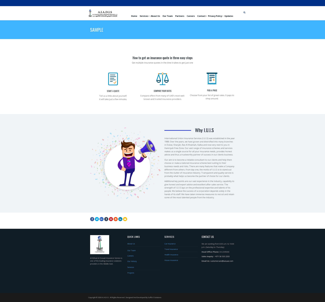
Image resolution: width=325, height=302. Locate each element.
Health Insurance (171, 254)
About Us (155, 16)
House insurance (171, 260)
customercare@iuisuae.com (221, 261)
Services (144, 16)
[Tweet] (97, 219)
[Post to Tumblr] (106, 219)
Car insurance (170, 243)
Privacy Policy (215, 16)
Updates (228, 16)
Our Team (167, 16)
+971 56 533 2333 (222, 256)
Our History (132, 261)
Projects (130, 273)
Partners (179, 16)
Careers (191, 16)
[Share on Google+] (102, 219)
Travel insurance (171, 249)
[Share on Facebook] (92, 219)
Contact (201, 16)
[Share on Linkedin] (116, 219)
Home (134, 16)
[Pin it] (111, 219)
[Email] (125, 219)
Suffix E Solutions (154, 297)
